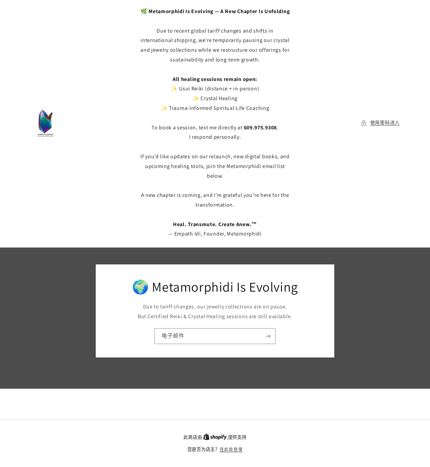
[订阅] (267, 336)
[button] (380, 123)
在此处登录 (231, 449)
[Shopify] (215, 437)
